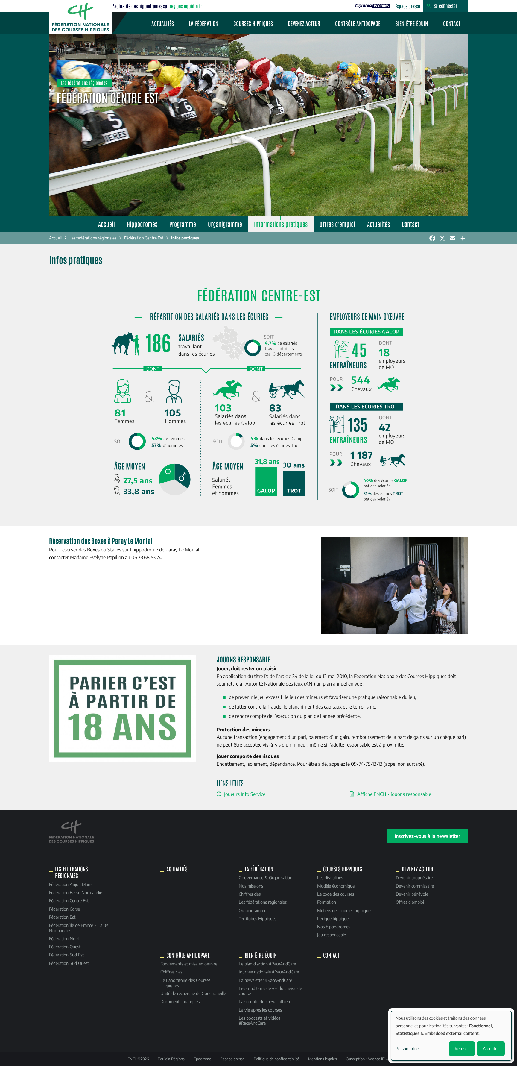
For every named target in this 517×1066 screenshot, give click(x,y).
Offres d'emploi (337, 224)
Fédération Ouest (64, 946)
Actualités (162, 23)
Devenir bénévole (412, 894)
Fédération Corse (64, 909)
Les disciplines (330, 877)
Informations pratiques (281, 224)
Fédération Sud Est (66, 954)
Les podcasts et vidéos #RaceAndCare (259, 1020)
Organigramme (225, 224)
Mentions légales (322, 1058)
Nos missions (251, 885)
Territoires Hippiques (257, 918)
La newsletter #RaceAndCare (265, 980)
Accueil (106, 224)
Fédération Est (62, 917)
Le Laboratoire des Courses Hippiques (185, 982)
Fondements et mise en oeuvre (188, 963)
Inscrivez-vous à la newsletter (427, 836)
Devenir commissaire (415, 885)
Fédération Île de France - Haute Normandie (78, 927)
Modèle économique (336, 885)
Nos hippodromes (333, 926)
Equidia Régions (171, 1058)
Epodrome (202, 1058)
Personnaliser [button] (408, 1048)
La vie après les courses (260, 1009)
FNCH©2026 (138, 1058)
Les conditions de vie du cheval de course (270, 990)
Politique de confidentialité (276, 1058)
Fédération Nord (64, 938)
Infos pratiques (185, 237)
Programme (182, 224)
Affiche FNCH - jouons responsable (394, 794)
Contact (451, 23)
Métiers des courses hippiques (344, 910)
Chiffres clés (250, 894)
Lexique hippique (333, 918)
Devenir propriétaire (414, 877)
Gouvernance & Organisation (265, 877)
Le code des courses (335, 894)
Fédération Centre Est (143, 237)
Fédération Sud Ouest (69, 963)
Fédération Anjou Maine (71, 884)
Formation (326, 902)
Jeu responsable (331, 934)
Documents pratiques (180, 1001)
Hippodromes (142, 224)
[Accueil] (80, 17)
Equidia (373, 6)
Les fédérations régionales (92, 237)
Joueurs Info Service (244, 794)
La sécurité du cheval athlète (265, 1001)
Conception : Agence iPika (368, 1058)
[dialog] (451, 1035)
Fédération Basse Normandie (75, 892)
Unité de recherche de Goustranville (193, 993)
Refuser (462, 1048)
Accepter (491, 1048)
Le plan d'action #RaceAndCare (267, 963)
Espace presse (407, 6)
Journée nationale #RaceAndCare (269, 971)
